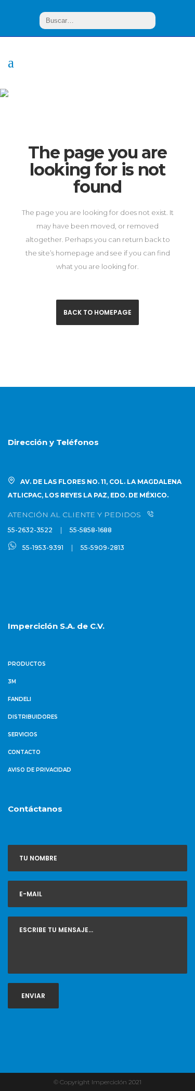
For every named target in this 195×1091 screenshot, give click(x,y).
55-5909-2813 (102, 547)
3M (12, 681)
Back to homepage (97, 312)
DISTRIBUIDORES (33, 716)
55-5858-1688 (91, 530)
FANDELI (19, 699)
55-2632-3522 (30, 530)
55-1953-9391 (42, 547)
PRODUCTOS (27, 664)
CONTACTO (24, 752)
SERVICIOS (22, 734)
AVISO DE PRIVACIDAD (39, 769)
